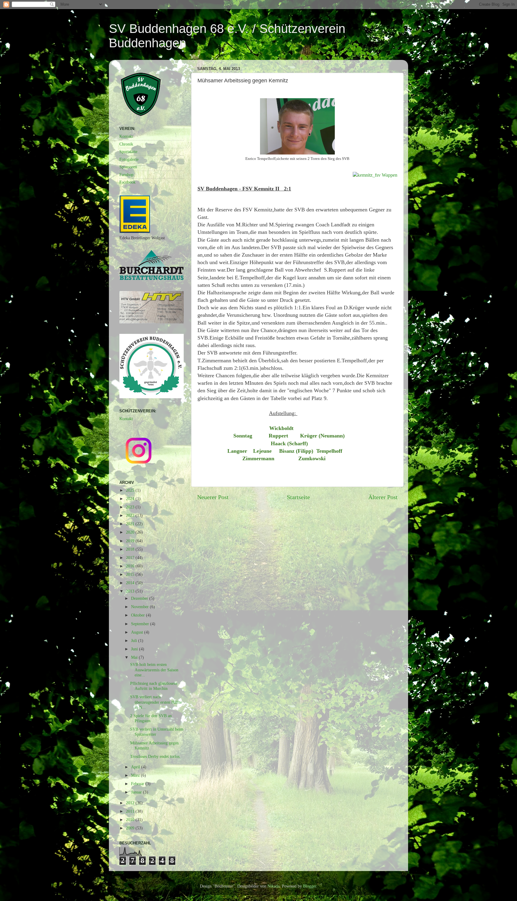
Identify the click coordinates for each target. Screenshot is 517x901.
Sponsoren (128, 166)
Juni (135, 648)
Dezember (140, 598)
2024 (131, 498)
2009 (131, 828)
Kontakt (126, 136)
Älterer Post (383, 497)
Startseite (298, 497)
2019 (131, 540)
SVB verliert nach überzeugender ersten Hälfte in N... (156, 702)
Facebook (127, 182)
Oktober (138, 615)
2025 (131, 490)
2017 (131, 557)
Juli (134, 640)
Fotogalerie (129, 159)
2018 (131, 549)
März (136, 775)
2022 (131, 515)
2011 (131, 811)
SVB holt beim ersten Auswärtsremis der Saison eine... (154, 669)
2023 (131, 507)
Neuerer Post (213, 497)
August (137, 632)
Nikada (273, 886)
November (140, 606)
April (136, 766)
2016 (131, 566)
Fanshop (126, 174)
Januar (137, 792)
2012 (131, 802)
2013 (131, 591)
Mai (135, 657)
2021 (131, 523)
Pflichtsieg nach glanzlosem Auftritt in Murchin (153, 686)
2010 (131, 819)
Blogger (309, 886)
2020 (131, 532)
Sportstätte (128, 151)
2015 (131, 574)
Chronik (126, 144)
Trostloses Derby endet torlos (155, 756)
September (140, 623)
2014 (131, 582)
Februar (138, 783)
